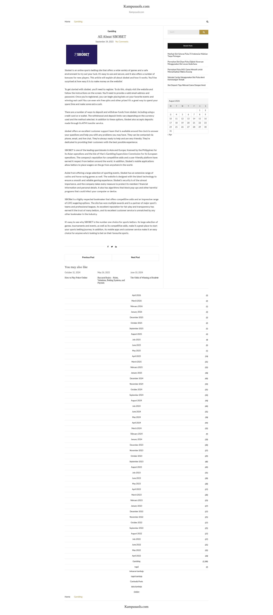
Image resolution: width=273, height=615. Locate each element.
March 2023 (137, 495)
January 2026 (136, 312)
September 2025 (136, 329)
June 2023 (136, 478)
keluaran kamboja (136, 571)
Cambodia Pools (136, 582)
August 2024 (136, 401)
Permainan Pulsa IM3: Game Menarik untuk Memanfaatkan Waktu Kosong (185, 71)
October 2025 (136, 323)
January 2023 (136, 506)
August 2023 (136, 467)
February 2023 (137, 500)
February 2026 (137, 306)
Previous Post (88, 258)
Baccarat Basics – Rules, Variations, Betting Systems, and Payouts (111, 280)
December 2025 (136, 318)
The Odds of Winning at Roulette (144, 277)
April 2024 (136, 423)
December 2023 (136, 445)
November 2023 (136, 451)
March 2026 (137, 301)
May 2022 (136, 550)
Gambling (78, 22)
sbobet (136, 592)
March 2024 (137, 428)
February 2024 (137, 434)
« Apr (170, 135)
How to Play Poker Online (76, 277)
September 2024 (136, 395)
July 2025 (136, 340)
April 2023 (136, 489)
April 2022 (136, 556)
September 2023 (136, 462)
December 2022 (136, 512)
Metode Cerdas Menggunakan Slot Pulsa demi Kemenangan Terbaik (186, 79)
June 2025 (136, 345)
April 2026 (136, 295)
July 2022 (136, 539)
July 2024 (136, 406)
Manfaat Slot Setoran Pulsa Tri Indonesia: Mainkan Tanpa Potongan (188, 55)
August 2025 (136, 334)
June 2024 (136, 412)
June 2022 (136, 545)
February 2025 (137, 367)
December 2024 (136, 378)
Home (67, 22)
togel (137, 567)
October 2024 (136, 390)
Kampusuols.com (136, 6)
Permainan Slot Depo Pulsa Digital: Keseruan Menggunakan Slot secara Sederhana (185, 63)
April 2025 (136, 356)
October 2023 (136, 456)
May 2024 (136, 417)
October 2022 (136, 523)
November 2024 (136, 384)
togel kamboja (136, 576)
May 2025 (136, 351)
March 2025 (137, 362)
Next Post (135, 258)
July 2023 (136, 473)
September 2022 (136, 528)
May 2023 (136, 484)
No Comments (121, 42)
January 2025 (136, 373)
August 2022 (136, 534)
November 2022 (136, 517)
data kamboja (136, 587)
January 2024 (136, 439)
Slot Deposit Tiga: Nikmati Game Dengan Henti (187, 85)
